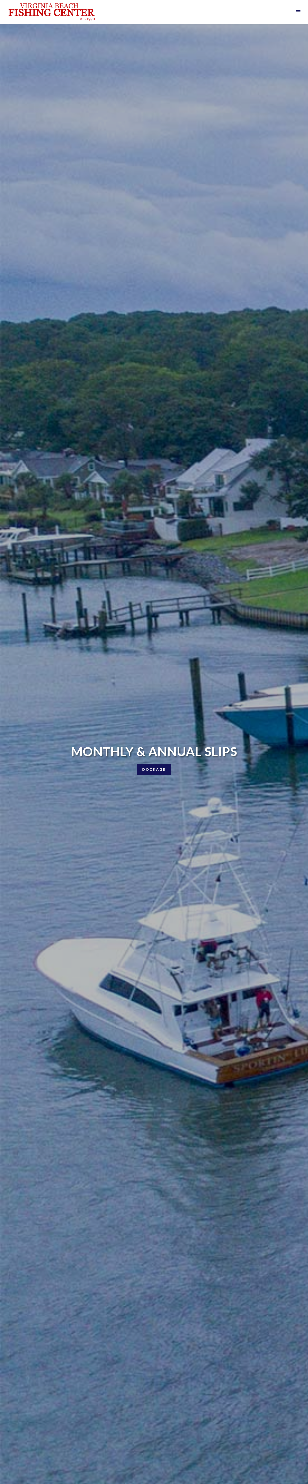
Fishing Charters (154, 775)
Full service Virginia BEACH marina (154, 751)
